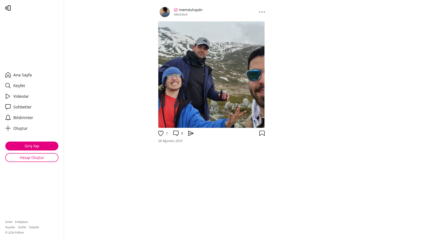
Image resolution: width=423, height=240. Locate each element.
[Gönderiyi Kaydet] (262, 133)
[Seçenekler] (262, 12)
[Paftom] (8, 8)
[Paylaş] (191, 133)
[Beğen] (160, 133)
